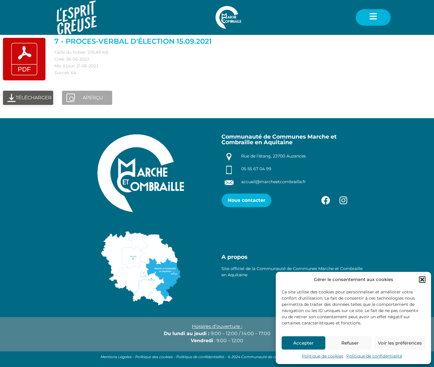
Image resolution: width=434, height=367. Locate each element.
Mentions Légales (116, 357)
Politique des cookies (154, 357)
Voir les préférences (400, 343)
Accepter (303, 343)
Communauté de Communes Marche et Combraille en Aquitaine (279, 139)
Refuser (349, 343)
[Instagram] (343, 200)
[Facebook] (326, 200)
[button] (422, 279)
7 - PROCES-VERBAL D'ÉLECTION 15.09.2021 (133, 41)
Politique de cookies (322, 356)
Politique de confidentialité (374, 356)
